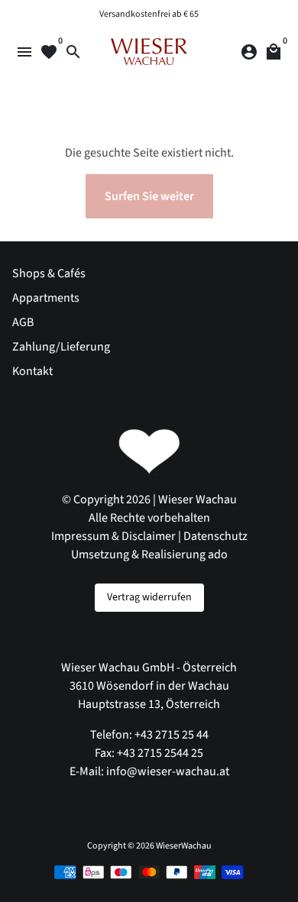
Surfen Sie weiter (149, 196)
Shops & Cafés (49, 273)
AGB (23, 322)
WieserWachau (184, 845)
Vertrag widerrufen (149, 597)
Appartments (45, 297)
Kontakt (32, 371)
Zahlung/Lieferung (61, 346)
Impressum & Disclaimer (113, 536)
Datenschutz (215, 536)
